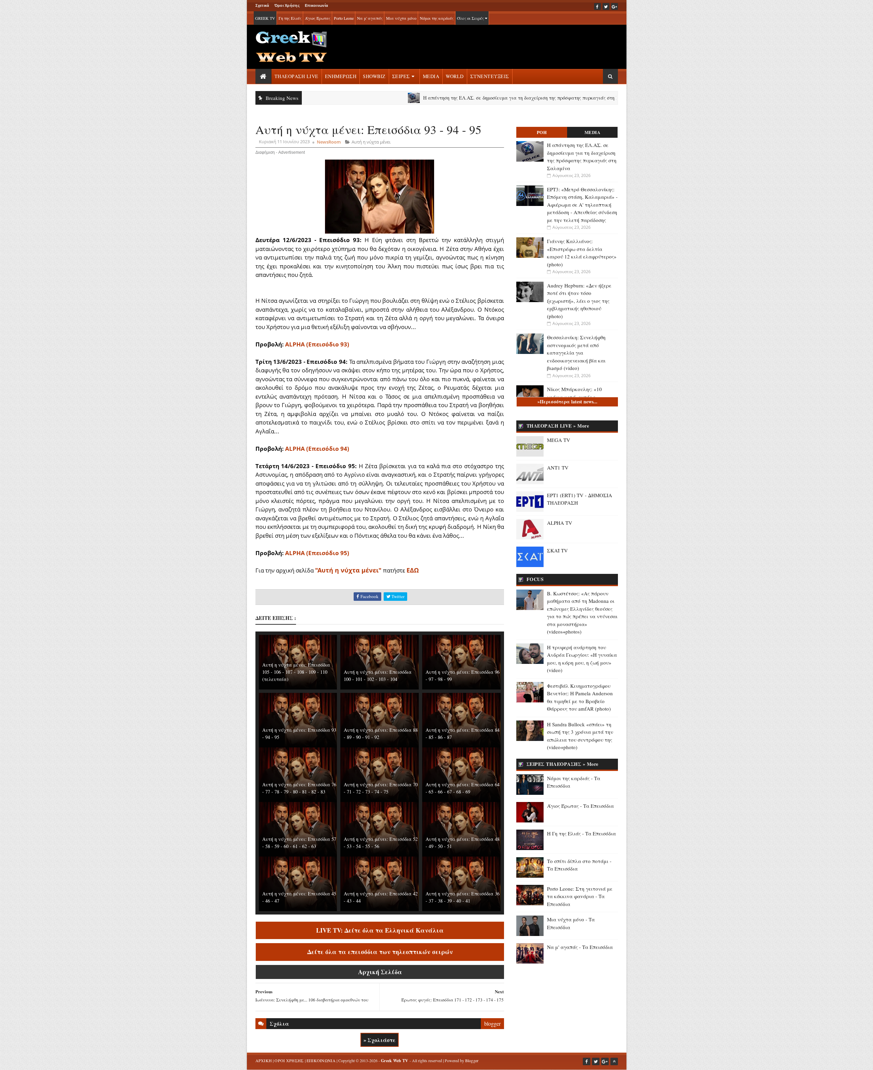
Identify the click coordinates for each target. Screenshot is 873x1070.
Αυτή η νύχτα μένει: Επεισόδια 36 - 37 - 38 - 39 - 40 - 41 (463, 897)
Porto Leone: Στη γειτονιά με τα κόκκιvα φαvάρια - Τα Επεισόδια (579, 896)
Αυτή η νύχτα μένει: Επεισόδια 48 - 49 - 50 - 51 (463, 842)
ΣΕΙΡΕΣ (401, 76)
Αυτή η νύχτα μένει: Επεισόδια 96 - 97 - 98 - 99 (463, 675)
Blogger (472, 1060)
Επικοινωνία (316, 5)
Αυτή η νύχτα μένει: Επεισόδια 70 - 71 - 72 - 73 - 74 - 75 (381, 788)
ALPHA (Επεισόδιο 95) (317, 553)
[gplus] (614, 6)
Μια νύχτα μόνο (401, 18)
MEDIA (431, 76)
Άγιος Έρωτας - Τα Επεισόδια (580, 805)
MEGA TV (558, 439)
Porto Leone (344, 18)
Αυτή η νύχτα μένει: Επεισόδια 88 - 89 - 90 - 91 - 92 (381, 733)
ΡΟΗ (542, 132)
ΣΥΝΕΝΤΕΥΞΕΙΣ (489, 76)
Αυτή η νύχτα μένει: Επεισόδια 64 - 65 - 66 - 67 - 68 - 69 (463, 788)
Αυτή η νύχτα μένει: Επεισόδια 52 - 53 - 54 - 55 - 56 (381, 842)
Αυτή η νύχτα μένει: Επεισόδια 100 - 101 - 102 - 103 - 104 (378, 675)
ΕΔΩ (412, 570)
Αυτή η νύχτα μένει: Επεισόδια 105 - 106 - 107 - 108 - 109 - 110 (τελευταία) (296, 672)
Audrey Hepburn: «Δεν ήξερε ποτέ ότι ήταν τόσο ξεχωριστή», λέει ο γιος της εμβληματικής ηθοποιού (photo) (579, 300)
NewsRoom (329, 142)
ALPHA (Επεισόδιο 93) (317, 344)
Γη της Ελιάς (290, 18)
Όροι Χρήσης (287, 5)
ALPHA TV (559, 522)
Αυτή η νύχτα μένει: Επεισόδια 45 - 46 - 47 (299, 897)
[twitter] (606, 6)
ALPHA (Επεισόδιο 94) (317, 448)
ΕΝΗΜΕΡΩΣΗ (341, 76)
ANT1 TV (557, 467)
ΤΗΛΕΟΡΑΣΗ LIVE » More (558, 425)
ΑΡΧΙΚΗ (263, 1060)
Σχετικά (262, 5)
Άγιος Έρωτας (317, 18)
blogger (492, 1023)
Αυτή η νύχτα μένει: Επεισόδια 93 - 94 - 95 (299, 733)
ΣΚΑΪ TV (557, 550)
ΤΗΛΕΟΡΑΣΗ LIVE (297, 76)
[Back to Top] (614, 1061)
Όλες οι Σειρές (471, 18)
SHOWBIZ (374, 76)
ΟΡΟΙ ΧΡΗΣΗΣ (289, 1060)
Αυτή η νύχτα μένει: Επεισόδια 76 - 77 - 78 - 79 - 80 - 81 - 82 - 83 (299, 788)
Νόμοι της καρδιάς (437, 18)
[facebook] (597, 6)
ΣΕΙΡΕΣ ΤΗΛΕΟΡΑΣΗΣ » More (562, 764)
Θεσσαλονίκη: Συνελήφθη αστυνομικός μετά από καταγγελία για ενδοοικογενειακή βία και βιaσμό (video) (576, 352)
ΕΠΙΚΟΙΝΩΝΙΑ (321, 1060)
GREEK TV (265, 18)
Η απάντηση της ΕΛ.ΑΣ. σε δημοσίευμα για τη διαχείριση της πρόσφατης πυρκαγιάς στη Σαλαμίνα (490, 97)
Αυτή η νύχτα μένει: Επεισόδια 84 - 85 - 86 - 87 (463, 733)
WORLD (455, 76)
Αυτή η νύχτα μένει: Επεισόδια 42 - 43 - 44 (381, 897)
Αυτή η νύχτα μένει (371, 142)
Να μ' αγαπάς (370, 18)
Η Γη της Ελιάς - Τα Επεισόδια (581, 833)
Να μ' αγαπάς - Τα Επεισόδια (580, 946)
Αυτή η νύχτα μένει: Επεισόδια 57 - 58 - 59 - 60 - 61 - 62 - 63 (299, 842)
